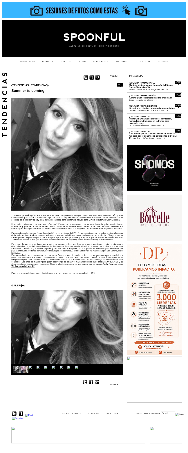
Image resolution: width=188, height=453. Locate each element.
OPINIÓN (163, 62)
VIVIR (82, 62)
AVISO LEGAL (112, 413)
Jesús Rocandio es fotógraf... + (150, 97)
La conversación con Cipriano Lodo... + (150, 120)
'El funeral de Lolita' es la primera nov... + (153, 134)
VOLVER (114, 76)
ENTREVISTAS (142, 62)
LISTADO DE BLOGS (71, 413)
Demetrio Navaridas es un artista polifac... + (152, 108)
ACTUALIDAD (27, 62)
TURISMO (121, 62)
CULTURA (66, 62)
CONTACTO (93, 413)
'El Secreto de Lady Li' (23, 266)
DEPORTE (48, 62)
